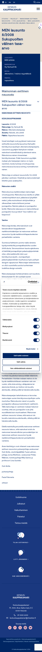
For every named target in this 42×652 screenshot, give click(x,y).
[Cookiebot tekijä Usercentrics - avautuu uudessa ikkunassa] (30, 282)
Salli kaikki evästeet (21, 355)
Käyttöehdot (19, 641)
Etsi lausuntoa (19, 21)
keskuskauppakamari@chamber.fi (23, 618)
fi (5, 2)
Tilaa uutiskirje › (21, 542)
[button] (37, 2)
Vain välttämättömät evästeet (21, 368)
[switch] (36, 326)
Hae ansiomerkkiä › (21, 576)
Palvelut (14, 19)
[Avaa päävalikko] (38, 8)
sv (14, 2)
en (10, 2)
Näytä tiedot (30, 349)
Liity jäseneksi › (21, 559)
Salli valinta (21, 362)
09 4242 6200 (22, 615)
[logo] (12, 8)
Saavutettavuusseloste (13, 639)
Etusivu (5, 19)
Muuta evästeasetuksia (31, 641)
